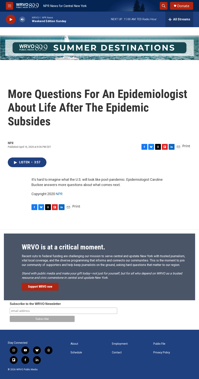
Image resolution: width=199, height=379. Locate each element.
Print (186, 146)
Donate (183, 6)
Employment (120, 343)
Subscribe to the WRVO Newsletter (35, 303)
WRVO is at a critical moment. (63, 247)
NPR (59, 194)
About (74, 343)
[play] (11, 19)
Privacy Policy (161, 352)
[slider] (28, 19)
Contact (117, 352)
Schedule (76, 352)
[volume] (22, 19)
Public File (159, 343)
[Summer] (99, 47)
